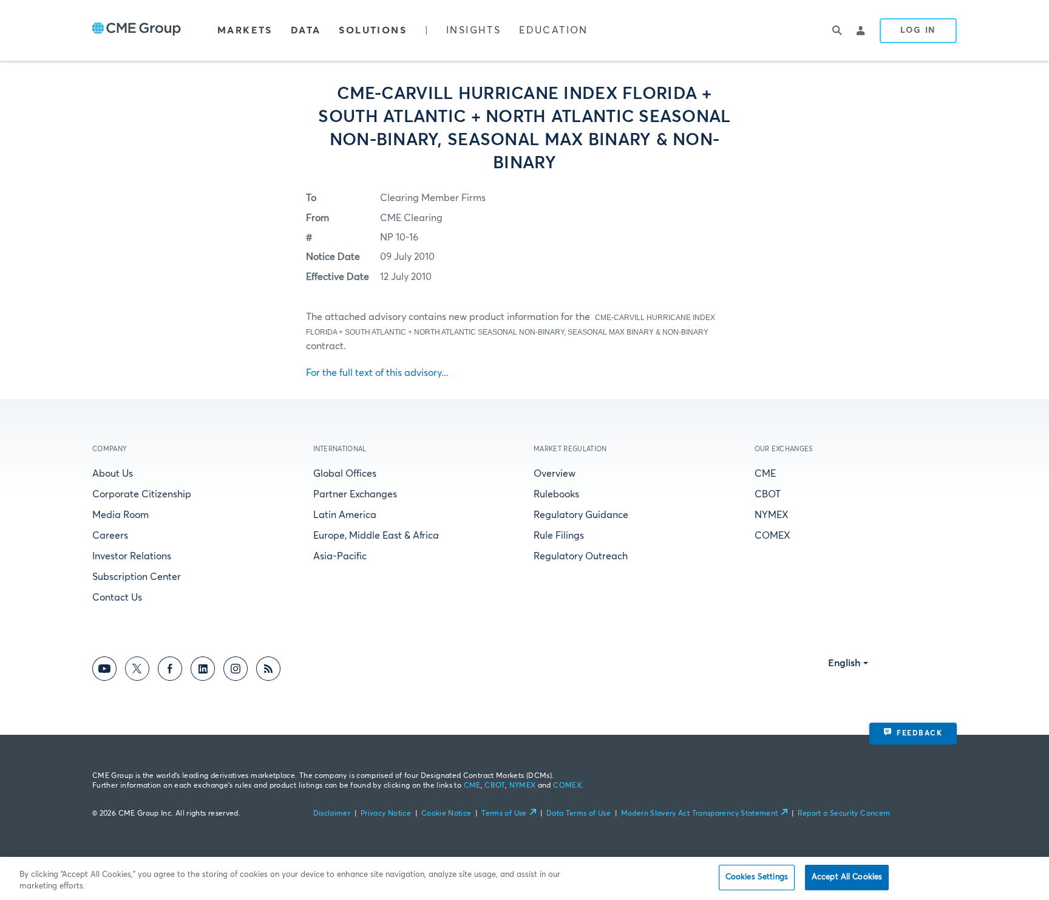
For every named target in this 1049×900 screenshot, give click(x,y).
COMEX (772, 535)
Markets (245, 30)
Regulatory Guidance (581, 515)
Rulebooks (556, 494)
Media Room (120, 515)
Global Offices (344, 474)
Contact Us (117, 597)
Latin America (344, 515)
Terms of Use (503, 813)
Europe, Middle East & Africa (376, 535)
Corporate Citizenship (141, 494)
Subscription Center (136, 577)
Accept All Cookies (847, 877)
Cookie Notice (446, 813)
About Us (112, 474)
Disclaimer (332, 813)
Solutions (373, 30)
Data (306, 30)
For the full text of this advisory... (377, 373)
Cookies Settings (756, 877)
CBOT (768, 494)
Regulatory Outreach (581, 556)
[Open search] (837, 30)
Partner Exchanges (355, 494)
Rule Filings (559, 535)
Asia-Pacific (340, 556)
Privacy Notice (386, 813)
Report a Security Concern (844, 813)
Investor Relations (131, 556)
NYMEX (772, 515)
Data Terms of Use (578, 813)
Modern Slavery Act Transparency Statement (699, 813)
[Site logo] (136, 30)
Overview (554, 474)
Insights (473, 30)
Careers (110, 535)
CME (765, 474)
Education (553, 30)
